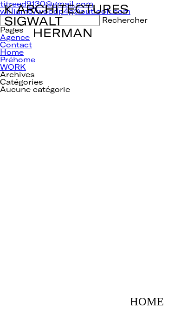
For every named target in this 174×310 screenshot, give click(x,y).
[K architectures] (67, 8)
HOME (150, 297)
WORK (13, 66)
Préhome (17, 59)
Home (12, 51)
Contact (16, 44)
